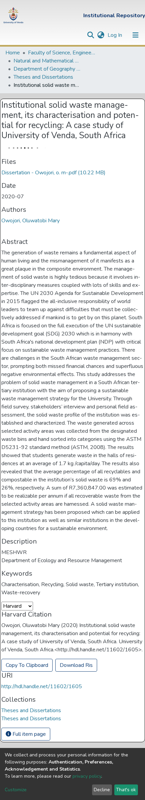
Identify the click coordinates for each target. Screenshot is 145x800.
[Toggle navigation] (135, 35)
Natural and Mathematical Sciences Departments (47, 61)
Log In (115, 35)
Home (12, 52)
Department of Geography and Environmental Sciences (47, 69)
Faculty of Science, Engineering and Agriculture (61, 52)
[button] (100, 35)
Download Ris (76, 665)
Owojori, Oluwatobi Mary (30, 220)
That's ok (126, 789)
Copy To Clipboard (27, 665)
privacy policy (86, 776)
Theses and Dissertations (43, 77)
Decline (102, 789)
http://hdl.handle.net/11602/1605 (41, 686)
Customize (16, 789)
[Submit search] (90, 35)
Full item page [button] (28, 734)
